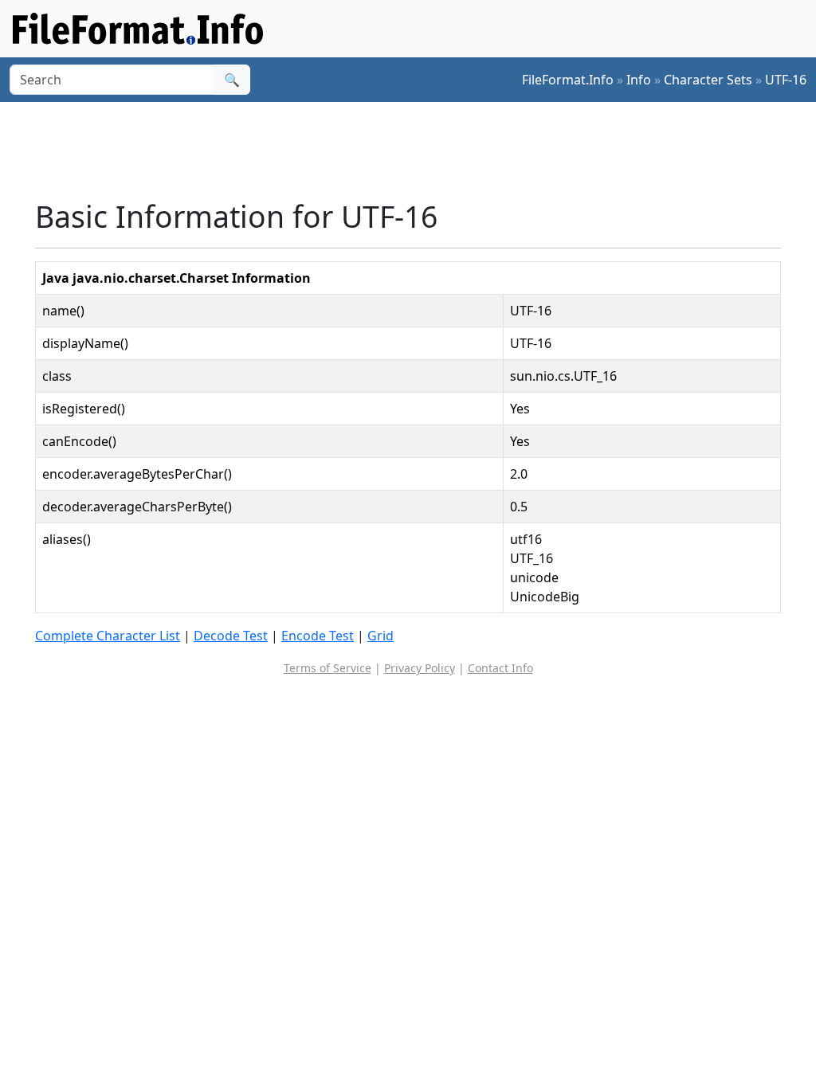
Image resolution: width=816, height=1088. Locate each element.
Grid (380, 635)
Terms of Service (327, 667)
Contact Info (500, 667)
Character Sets (708, 79)
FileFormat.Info (568, 79)
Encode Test (317, 635)
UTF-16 (785, 79)
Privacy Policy (419, 667)
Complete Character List (107, 635)
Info (638, 79)
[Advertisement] (418, 150)
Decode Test (231, 635)
